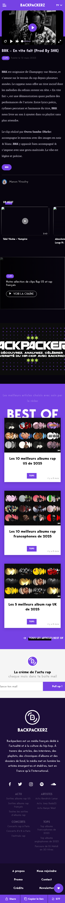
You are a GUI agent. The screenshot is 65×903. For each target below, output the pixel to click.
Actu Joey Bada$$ (47, 803)
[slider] (26, 41)
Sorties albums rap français (18, 805)
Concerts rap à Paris (18, 826)
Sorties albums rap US (18, 798)
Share (12, 899)
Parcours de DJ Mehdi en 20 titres (46, 848)
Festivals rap (18, 836)
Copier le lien (36, 899)
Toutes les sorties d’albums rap (18, 813)
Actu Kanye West (46, 808)
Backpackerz (32, 5)
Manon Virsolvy (18, 181)
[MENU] (4, 5)
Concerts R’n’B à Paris (18, 831)
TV (57, 5)
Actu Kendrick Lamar (46, 798)
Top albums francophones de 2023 (46, 830)
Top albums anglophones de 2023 (46, 839)
